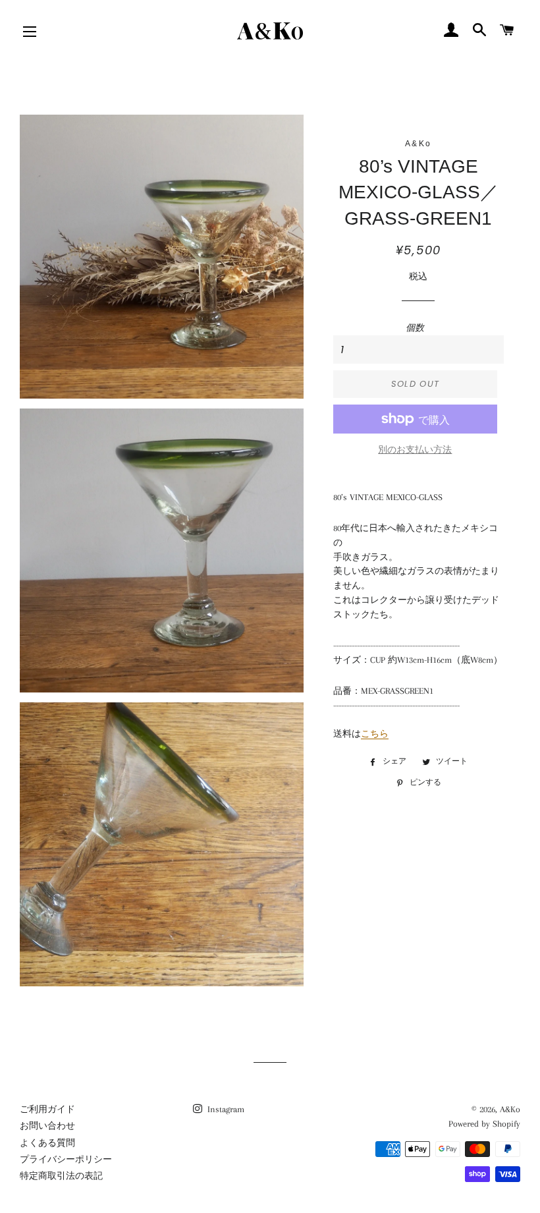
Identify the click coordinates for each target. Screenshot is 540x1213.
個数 (415, 328)
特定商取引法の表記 (61, 1176)
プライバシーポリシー (66, 1159)
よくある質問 (47, 1143)
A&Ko (510, 1109)
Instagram (224, 1109)
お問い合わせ (47, 1126)
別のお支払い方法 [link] (415, 450)
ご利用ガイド (47, 1109)
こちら (375, 734)
